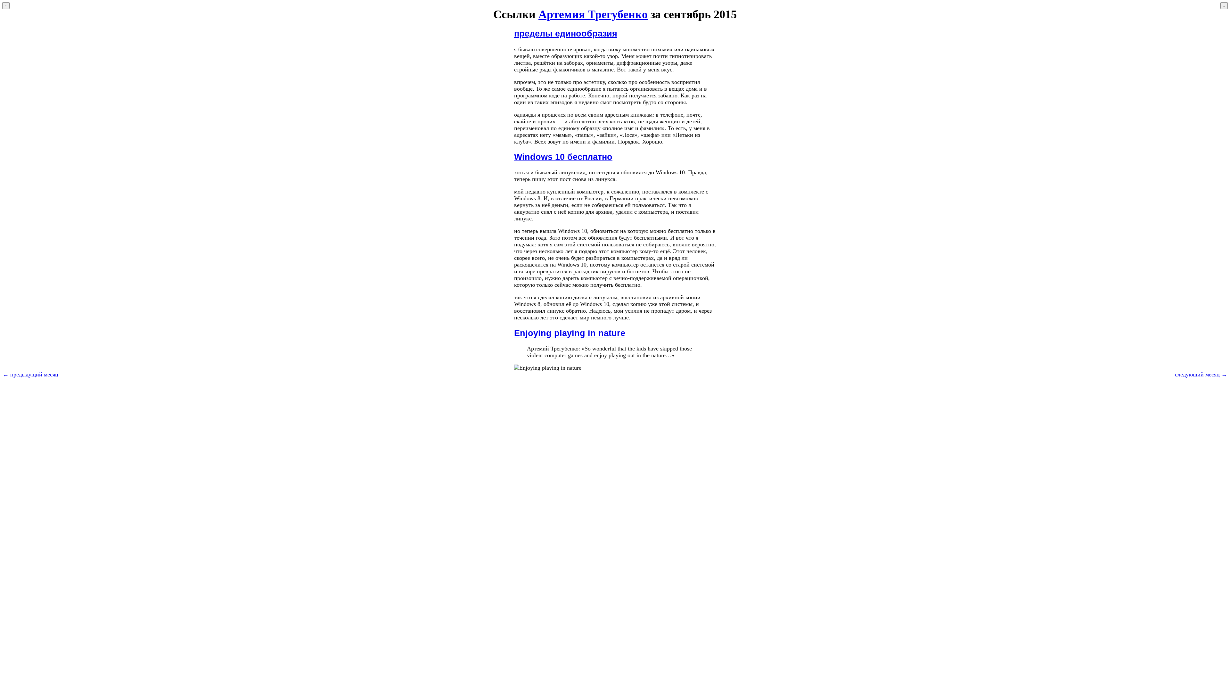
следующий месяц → (1201, 374)
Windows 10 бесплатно (563, 157)
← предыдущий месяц (30, 374)
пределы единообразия (565, 33)
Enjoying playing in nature (569, 333)
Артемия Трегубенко (593, 14)
